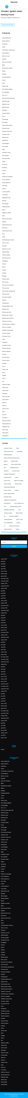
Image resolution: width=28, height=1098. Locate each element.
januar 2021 (4, 708)
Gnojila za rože (5, 134)
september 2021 (5, 688)
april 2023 (3, 649)
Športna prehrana (6, 348)
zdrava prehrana (8, 529)
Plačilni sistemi (5, 279)
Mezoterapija (5, 203)
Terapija (4, 375)
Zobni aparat (5, 432)
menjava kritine (7, 477)
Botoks (4, 71)
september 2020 (5, 718)
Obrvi (3, 233)
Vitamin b (4, 402)
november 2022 (5, 659)
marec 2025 (4, 600)
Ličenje (4, 188)
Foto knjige (4, 122)
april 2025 (3, 598)
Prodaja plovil (5, 303)
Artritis (3, 47)
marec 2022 (4, 676)
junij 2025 (3, 593)
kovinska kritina (16, 470)
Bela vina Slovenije (6, 62)
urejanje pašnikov (8, 519)
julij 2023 (3, 642)
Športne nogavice (6, 351)
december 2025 (5, 578)
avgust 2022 (4, 664)
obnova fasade (7, 483)
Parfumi (4, 264)
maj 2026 (3, 566)
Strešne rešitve (6, 360)
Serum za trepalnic (6, 327)
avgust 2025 (4, 588)
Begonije (4, 59)
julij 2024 (3, 615)
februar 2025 (4, 603)
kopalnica (6, 470)
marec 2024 (4, 625)
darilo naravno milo (8, 451)
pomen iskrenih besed (9, 493)
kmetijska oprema (14, 467)
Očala (3, 236)
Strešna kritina (5, 357)
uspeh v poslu (19, 519)
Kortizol (4, 170)
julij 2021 (3, 693)
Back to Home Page (8, 25)
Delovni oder (5, 86)
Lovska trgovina (6, 191)
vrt (4, 526)
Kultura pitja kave (6, 182)
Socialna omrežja (6, 345)
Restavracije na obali (7, 315)
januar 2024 (4, 630)
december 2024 (5, 605)
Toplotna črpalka (6, 384)
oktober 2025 (4, 583)
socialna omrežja (8, 513)
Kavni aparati (5, 155)
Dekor (3, 83)
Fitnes (3, 116)
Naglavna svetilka (6, 212)
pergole (16, 490)
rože (5, 506)
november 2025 (5, 581)
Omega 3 (4, 245)
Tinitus (3, 378)
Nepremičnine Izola (7, 224)
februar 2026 (4, 573)
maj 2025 (3, 595)
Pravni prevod (5, 288)
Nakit (3, 215)
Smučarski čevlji (6, 336)
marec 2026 (4, 571)
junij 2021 (3, 696)
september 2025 (5, 586)
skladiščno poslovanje (9, 509)
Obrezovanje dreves (7, 230)
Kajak (3, 149)
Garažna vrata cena (7, 131)
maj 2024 (3, 620)
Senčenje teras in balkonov (8, 324)
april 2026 (3, 568)
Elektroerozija (5, 107)
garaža (5, 461)
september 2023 (5, 637)
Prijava (2, 749)
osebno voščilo (7, 490)
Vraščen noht (5, 408)
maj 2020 (3, 725)
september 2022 (5, 661)
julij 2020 (3, 723)
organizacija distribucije (9, 487)
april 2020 (3, 728)
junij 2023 (3, 644)
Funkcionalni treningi (7, 125)
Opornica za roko (6, 249)
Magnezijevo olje (6, 197)
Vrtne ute (4, 414)
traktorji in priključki (13, 516)
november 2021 (5, 686)
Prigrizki (4, 300)
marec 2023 (4, 652)
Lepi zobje (4, 185)
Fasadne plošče (6, 113)
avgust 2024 (4, 612)
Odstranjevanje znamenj (8, 239)
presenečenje (7, 503)
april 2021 (3, 701)
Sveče (3, 366)
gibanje (5, 464)
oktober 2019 (4, 732)
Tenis (3, 372)
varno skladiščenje (8, 522)
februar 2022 (4, 679)
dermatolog (19, 451)
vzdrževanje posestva (14, 526)
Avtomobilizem (5, 53)
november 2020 (5, 713)
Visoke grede (5, 399)
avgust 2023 (4, 639)
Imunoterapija (5, 143)
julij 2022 (3, 666)
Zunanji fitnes (5, 435)
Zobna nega (5, 429)
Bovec (17, 448)
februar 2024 (4, 627)
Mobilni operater (6, 206)
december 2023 (5, 632)
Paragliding (5, 261)
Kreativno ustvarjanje (7, 176)
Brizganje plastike (6, 77)
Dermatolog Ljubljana (7, 89)
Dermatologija (5, 92)
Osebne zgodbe (6, 255)
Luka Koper (5, 194)
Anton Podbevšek (6, 38)
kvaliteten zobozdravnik (9, 474)
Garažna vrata (5, 128)
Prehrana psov (5, 294)
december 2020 (5, 710)
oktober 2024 (4, 608)
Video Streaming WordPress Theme (13, 1094)
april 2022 (3, 674)
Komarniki (4, 164)
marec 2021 (4, 703)
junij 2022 (3, 669)
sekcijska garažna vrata (15, 506)
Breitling (4, 74)
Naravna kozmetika (7, 218)
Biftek (3, 65)
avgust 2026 (4, 559)
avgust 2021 (4, 691)
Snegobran (4, 342)
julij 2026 (3, 561)
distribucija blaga (8, 454)
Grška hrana (5, 137)
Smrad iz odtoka (6, 333)
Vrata (3, 411)
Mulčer (4, 209)
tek (4, 516)
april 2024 (3, 622)
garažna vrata (14, 461)
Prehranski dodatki (6, 297)
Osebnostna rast (6, 258)
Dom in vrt (4, 95)
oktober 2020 (4, 715)
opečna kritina (18, 483)
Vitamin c (4, 405)
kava (5, 467)
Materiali (4, 200)
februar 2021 (4, 705)
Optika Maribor (5, 252)
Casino (4, 80)
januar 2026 (4, 576)
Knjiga (3, 161)
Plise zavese (5, 282)
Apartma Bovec (6, 41)
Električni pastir (6, 101)
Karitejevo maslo (6, 152)
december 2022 (5, 657)
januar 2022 (4, 681)
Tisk (3, 381)
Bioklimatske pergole (7, 68)
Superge (4, 363)
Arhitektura (4, 44)
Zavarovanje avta (6, 423)
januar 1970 (4, 737)
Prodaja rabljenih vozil (7, 306)
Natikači (4, 221)
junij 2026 (3, 563)
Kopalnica (4, 167)
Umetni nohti (5, 390)
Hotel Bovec (5, 140)
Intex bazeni (5, 146)
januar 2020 (4, 730)
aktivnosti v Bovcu (8, 448)
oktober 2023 (4, 635)
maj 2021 (3, 698)
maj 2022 (3, 671)
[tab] (7, 6)
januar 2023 (4, 654)
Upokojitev (4, 393)
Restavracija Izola (6, 312)
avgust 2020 (4, 720)
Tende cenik (5, 369)
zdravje (17, 529)
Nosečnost (4, 227)
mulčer (16, 477)
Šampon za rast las (7, 321)
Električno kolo (5, 104)
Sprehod (4, 354)
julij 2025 (3, 590)
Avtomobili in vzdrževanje (8, 50)
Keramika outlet (6, 158)
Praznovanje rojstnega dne (8, 291)
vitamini (18, 522)
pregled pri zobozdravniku (10, 500)
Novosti (14, 2)
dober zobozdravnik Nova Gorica (11, 457)
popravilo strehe (8, 496)
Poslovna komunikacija (7, 285)
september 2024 (5, 610)
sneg (19, 509)
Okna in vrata (5, 242)
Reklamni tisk (5, 309)
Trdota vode (5, 387)
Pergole (4, 270)
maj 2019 (3, 735)
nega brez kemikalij (18, 480)
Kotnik (3, 173)
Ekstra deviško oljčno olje (8, 98)
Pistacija (4, 276)
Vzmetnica (4, 417)
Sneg (3, 339)
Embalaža (4, 110)
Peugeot (4, 273)
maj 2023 (3, 647)
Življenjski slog (5, 426)
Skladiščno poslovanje (7, 330)
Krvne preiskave (6, 179)
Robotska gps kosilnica (8, 318)
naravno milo (7, 480)
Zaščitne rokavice (6, 420)
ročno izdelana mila (18, 503)
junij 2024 (3, 617)
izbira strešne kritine (16, 464)
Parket (3, 267)
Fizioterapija (5, 119)
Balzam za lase (6, 56)
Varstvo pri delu (6, 396)
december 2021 (5, 683)
